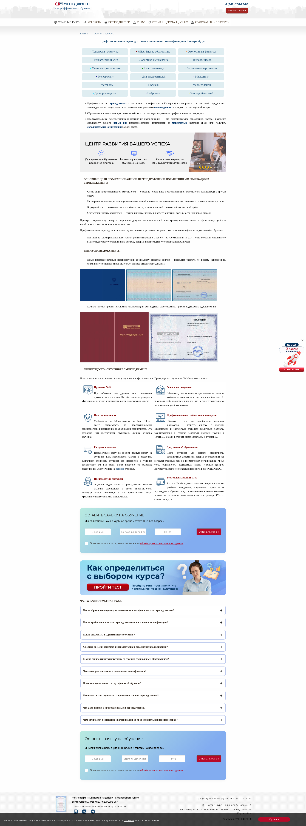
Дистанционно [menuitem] (177, 22)
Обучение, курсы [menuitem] (69, 22)
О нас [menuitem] (141, 22)
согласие (129, 820)
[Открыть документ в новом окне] (61, 803)
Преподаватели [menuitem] (119, 22)
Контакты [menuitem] (94, 22)
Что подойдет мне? (201, 93)
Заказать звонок (237, 10)
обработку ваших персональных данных (161, 543)
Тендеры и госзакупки (104, 51)
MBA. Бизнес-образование (153, 51)
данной (120, 468)
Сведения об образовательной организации (99, 806)
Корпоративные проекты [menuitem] (212, 22)
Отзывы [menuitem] (157, 22)
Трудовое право (201, 59)
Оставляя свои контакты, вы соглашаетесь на (136, 543)
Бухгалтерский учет (105, 59)
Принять (274, 819)
